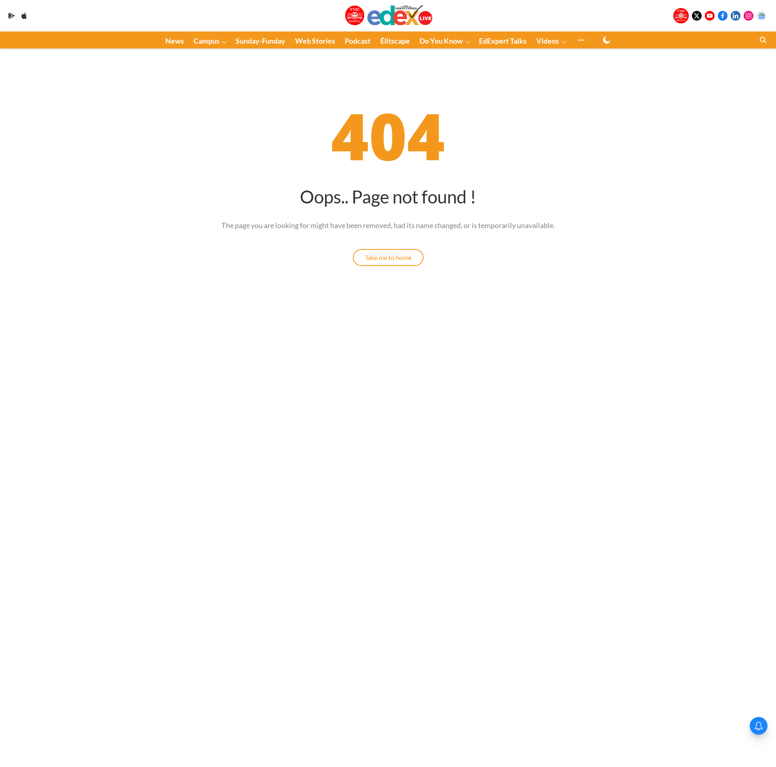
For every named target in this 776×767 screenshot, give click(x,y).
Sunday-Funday (260, 40)
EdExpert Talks (503, 40)
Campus (206, 40)
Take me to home (388, 257)
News (174, 40)
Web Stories (315, 40)
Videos (547, 40)
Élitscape (395, 40)
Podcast (358, 40)
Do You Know (441, 40)
